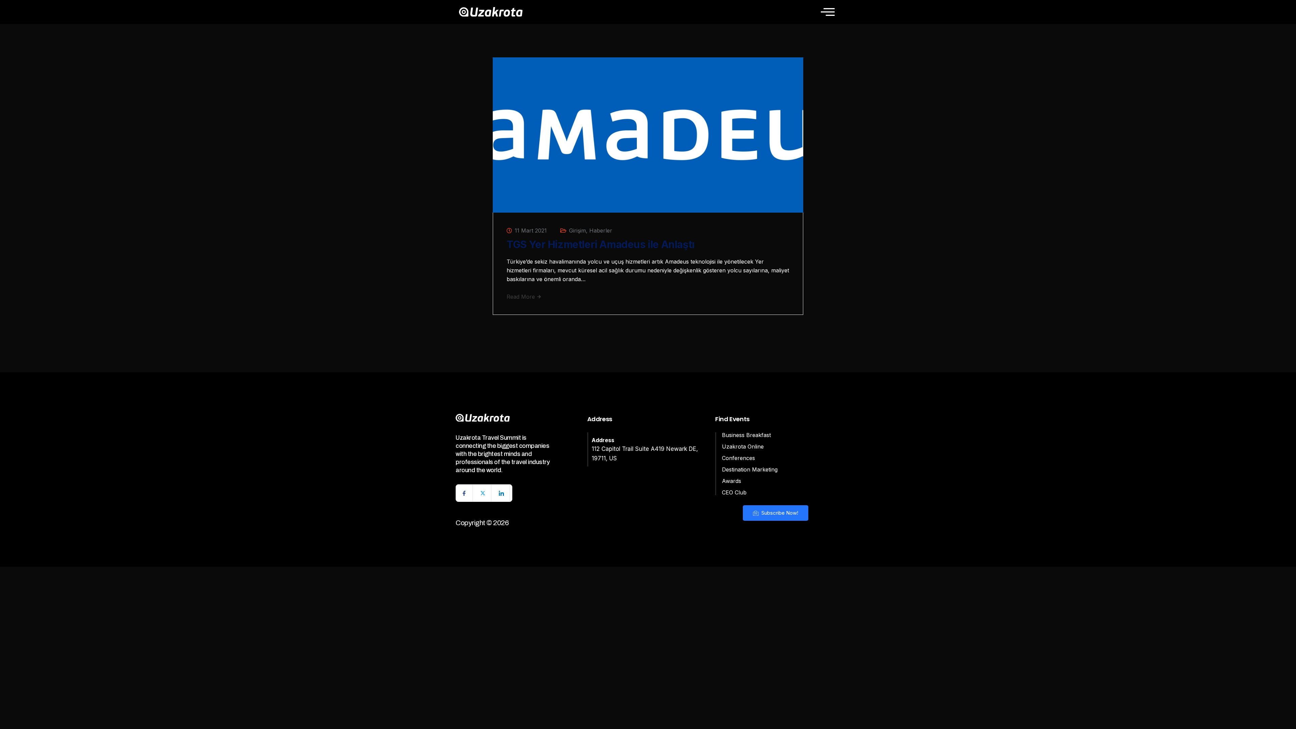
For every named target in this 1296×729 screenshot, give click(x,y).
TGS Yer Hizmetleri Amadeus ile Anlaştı (601, 244)
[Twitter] (483, 493)
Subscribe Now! (779, 513)
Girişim (577, 230)
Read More (522, 296)
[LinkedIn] (501, 493)
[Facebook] (464, 493)
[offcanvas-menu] (827, 11)
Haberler (600, 230)
